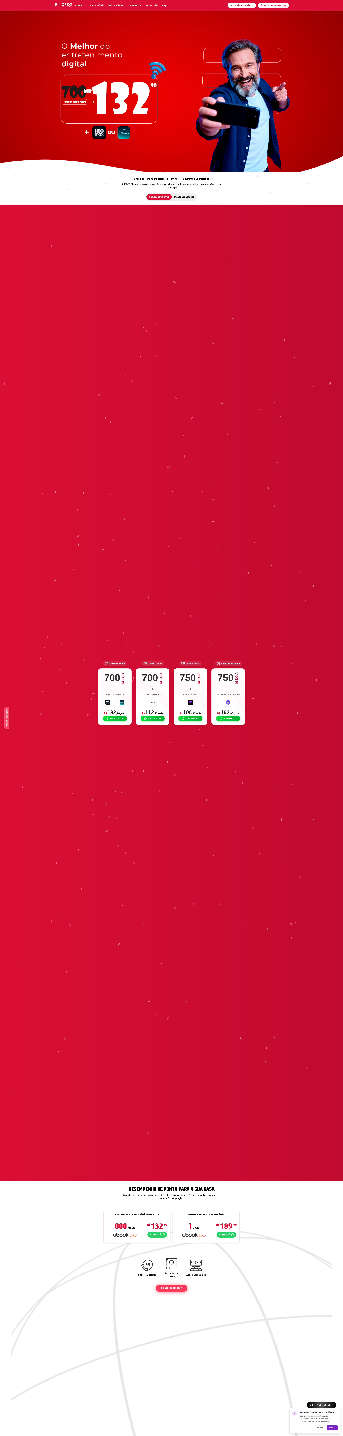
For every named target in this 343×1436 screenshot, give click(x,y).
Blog (164, 5)
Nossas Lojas (151, 5)
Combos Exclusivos (159, 197)
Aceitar (332, 1428)
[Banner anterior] (5, 165)
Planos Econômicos (184, 197)
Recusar (319, 1428)
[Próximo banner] (337, 165)
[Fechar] (337, 1411)
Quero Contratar (171, 1288)
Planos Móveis (97, 5)
